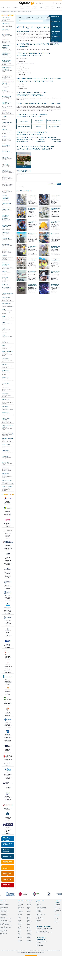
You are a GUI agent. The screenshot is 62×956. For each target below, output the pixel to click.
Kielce (28, 914)
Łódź (19, 921)
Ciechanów (29, 905)
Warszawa (29, 939)
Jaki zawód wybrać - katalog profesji (7, 862)
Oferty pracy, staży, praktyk (42, 941)
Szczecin (29, 933)
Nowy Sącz (29, 921)
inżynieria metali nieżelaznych (39, 121)
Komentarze (54, 38)
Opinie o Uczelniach (4, 910)
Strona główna (10, 11)
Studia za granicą (7, 879)
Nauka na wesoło (3, 933)
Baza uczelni (22, 7)
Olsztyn (19, 924)
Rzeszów (29, 930)
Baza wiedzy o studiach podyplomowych (44, 932)
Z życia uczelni (3, 914)
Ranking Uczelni (3, 911)
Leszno (28, 918)
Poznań (28, 927)
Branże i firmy (39, 942)
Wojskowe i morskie (40, 918)
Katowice (20, 914)
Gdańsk (19, 908)
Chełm (19, 905)
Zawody (41, 7)
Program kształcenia (55, 21)
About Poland (57, 904)
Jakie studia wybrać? (4, 915)
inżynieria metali (23, 121)
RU (61, 3)
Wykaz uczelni (54, 34)
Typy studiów (2, 917)
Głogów (19, 910)
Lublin (19, 920)
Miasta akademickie (55, 36)
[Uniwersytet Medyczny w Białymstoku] (56, 894)
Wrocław (29, 940)
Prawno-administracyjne (41, 907)
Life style (1, 934)
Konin (19, 915)
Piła (28, 926)
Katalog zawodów (3, 930)
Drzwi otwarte (56, 141)
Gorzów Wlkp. (21, 911)
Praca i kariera (47, 7)
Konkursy (56, 922)
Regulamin (57, 917)
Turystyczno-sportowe (41, 914)
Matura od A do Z (7, 856)
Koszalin (29, 915)
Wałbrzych (29, 937)
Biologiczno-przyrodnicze (41, 908)
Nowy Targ (20, 923)
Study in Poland (53, 7)
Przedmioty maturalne (56, 24)
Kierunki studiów (35, 7)
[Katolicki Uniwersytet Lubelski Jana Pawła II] (43, 894)
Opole (28, 924)
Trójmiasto (20, 937)
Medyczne (38, 905)
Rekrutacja (42, 139)
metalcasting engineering (24, 126)
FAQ (55, 911)
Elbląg (28, 907)
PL (56, 3)
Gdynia (28, 908)
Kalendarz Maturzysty (4, 907)
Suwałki (19, 933)
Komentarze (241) (55, 139)
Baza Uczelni (2, 908)
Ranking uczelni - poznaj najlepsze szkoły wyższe (7, 873)
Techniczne (39, 902)
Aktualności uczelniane (6, 867)
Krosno (28, 917)
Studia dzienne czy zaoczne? (5, 921)
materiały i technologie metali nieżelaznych (53, 121)
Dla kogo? (53, 19)
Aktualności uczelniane (4, 913)
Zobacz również (54, 41)
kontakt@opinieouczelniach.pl (54, 950)
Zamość (19, 941)
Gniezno (29, 910)
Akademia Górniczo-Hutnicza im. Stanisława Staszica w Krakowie (36, 137)
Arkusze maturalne (3, 905)
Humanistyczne (39, 913)
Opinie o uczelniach (28, 7)
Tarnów (19, 936)
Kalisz (28, 913)
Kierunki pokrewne (55, 31)
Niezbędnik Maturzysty (6, 850)
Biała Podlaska (21, 902)
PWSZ (38, 921)
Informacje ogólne (55, 16)
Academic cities (58, 908)
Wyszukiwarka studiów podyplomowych (44, 928)
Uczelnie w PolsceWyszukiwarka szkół (7, 845)
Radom (19, 930)
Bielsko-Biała (20, 904)
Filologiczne (39, 915)
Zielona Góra (30, 941)
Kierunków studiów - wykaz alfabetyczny (7, 839)
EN (58, 3)
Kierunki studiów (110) (21, 141)
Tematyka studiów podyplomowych (43, 929)
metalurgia (38, 126)
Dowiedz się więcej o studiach (6, 926)
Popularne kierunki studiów (5, 927)
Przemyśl (20, 928)
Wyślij (59, 183)
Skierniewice (29, 931)
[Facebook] (53, 3)
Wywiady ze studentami (4, 924)
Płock (19, 927)
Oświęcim (20, 926)
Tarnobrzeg (29, 934)
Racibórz (29, 928)
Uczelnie (15, 7)
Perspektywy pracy (55, 26)
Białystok (29, 902)
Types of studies (58, 910)
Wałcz (19, 939)
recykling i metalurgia (54, 126)
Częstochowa (21, 907)
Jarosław (29, 911)
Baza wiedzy (39, 944)
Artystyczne (39, 917)
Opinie (52, 29)
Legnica (19, 918)
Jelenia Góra (20, 913)
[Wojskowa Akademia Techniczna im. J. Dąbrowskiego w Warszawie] (18, 894)
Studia (8, 7)
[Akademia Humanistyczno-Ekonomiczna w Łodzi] (5, 894)
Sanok (19, 931)
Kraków (19, 917)
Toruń (28, 936)
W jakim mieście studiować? (5, 918)
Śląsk (19, 934)
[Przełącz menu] (49, 16)
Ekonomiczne (39, 904)
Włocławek (20, 940)
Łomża (28, 920)
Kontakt (56, 921)
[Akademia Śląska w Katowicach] (31, 894)
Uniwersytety (39, 920)
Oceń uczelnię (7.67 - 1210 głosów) (24, 139)
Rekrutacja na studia (4, 923)
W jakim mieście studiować (42, 931)
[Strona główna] (31, 3)
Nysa (28, 923)
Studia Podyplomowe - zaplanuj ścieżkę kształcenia (7, 885)
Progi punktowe (40, 141)
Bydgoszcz (29, 904)
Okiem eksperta (40, 945)
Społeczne (39, 911)
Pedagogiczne (39, 910)
